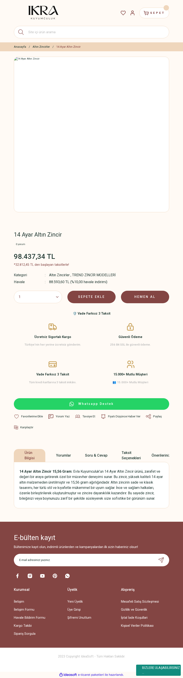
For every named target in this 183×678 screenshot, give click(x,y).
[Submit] (161, 560)
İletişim (19, 602)
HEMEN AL (145, 297)
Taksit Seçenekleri (131, 455)
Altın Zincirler (59, 275)
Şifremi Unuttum (79, 618)
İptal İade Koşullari (134, 618)
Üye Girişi (74, 610)
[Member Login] (132, 13)
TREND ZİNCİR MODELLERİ (94, 275)
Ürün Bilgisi (30, 455)
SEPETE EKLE (91, 297)
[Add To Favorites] (28, 416)
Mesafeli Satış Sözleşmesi (140, 602)
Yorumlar (63, 455)
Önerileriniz (161, 455)
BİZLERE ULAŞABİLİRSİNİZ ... (161, 670)
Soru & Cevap (96, 455)
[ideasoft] (68, 675)
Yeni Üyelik (75, 602)
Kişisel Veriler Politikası (137, 626)
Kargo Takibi (23, 626)
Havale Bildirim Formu (29, 618)
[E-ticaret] (91, 675)
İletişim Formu (24, 610)
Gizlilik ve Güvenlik (134, 610)
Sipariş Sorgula (24, 634)
